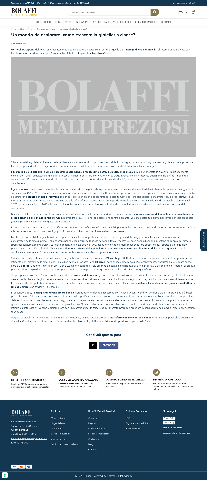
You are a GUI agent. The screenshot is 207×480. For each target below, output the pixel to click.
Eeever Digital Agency (119, 476)
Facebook (109, 345)
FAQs (128, 418)
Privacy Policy (169, 418)
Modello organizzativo (99, 433)
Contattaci (93, 449)
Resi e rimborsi (133, 428)
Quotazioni (56, 428)
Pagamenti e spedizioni (137, 423)
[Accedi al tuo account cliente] (187, 12)
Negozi (92, 423)
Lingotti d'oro (58, 423)
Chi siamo (93, 418)
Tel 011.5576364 (19, 430)
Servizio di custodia (60, 433)
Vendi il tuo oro (58, 439)
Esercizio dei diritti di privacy (177, 432)
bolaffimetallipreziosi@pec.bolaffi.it (29, 438)
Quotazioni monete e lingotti (184, 3)
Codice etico (94, 439)
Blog (90, 444)
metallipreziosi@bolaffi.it (23, 434)
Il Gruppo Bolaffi (96, 428)
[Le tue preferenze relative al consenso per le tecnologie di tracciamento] (5, 475)
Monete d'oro (58, 418)
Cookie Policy (169, 423)
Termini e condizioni (173, 427)
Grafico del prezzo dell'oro (64, 444)
